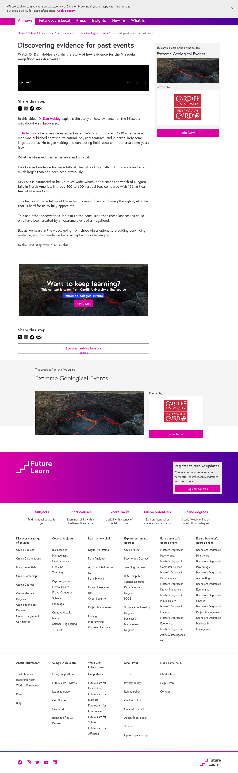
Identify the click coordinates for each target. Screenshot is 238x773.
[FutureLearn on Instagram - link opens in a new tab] (28, 762)
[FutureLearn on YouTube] (46, 762)
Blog (19, 703)
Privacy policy (132, 683)
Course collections (99, 627)
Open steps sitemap (136, 735)
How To (118, 20)
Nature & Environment (41, 33)
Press (81, 20)
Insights (99, 20)
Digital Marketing (98, 549)
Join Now (188, 132)
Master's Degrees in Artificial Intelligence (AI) (172, 634)
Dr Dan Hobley (49, 118)
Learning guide (61, 691)
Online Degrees (25, 584)
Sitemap (129, 726)
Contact (165, 691)
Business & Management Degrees (132, 624)
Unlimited (58, 709)
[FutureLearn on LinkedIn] (54, 762)
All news (25, 20)
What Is (138, 20)
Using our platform (63, 674)
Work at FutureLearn (28, 685)
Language (58, 603)
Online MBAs (131, 549)
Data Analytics (97, 558)
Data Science (96, 578)
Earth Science (65, 33)
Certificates (59, 700)
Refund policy (132, 691)
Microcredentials (26, 567)
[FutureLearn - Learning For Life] (210, 761)
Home (21, 33)
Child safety (167, 674)
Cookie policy (132, 700)
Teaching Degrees (134, 567)
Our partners (95, 674)
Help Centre (167, 683)
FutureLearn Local (54, 20)
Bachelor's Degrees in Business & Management (208, 623)
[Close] (232, 8)
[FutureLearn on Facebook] (20, 762)
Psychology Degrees (136, 558)
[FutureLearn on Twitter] (37, 762)
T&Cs (127, 674)
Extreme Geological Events (92, 33)
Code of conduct (134, 709)
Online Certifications (28, 558)
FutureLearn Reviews (64, 683)
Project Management (100, 607)
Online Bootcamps (27, 576)
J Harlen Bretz (28, 133)
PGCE (127, 598)
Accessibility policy (135, 717)
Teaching (57, 572)
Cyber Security (97, 598)
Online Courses (25, 549)
